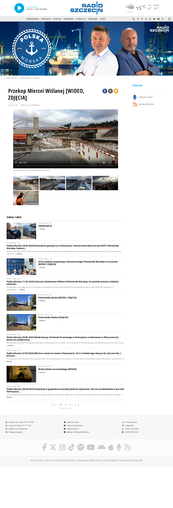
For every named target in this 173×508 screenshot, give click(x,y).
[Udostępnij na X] (110, 91)
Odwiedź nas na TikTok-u (150, 19)
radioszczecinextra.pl (74, 425)
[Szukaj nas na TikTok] (71, 444)
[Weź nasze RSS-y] (127, 444)
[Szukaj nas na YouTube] (91, 444)
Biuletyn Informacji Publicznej (77, 432)
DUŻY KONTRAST (132, 432)
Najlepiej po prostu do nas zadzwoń (134, 19)
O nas (102, 19)
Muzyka (57, 19)
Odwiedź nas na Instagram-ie (146, 19)
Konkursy (69, 19)
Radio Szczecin (11, 78)
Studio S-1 (81, 19)
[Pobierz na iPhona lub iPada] (111, 444)
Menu (169, 19)
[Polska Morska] (86, 49)
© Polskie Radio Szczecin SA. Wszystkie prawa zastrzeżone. (53, 460)
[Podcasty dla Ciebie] (119, 444)
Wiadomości (33, 19)
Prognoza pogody (15, 432)
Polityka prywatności (111, 460)
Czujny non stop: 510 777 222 (19, 425)
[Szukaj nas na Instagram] (62, 444)
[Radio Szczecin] (86, 8)
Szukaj (163, 19)
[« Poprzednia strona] (53, 405)
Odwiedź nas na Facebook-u (138, 19)
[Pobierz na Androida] (101, 444)
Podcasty (46, 19)
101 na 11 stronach (65, 408)
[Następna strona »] (78, 405)
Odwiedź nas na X (142, 19)
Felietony (36, 78)
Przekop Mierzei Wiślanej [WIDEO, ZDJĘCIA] (46, 94)
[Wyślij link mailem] (116, 91)
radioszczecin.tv (72, 429)
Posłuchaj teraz (131, 422)
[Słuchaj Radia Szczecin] (19, 8)
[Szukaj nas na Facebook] (44, 444)
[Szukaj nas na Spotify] (81, 444)
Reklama (93, 19)
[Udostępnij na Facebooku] (104, 91)
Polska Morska (25, 78)
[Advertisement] (23, 485)
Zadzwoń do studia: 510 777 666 (21, 422)
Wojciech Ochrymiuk (30, 105)
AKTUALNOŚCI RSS (146, 104)
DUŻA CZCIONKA (131, 429)
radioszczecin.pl (72, 422)
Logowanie (129, 425)
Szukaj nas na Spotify (154, 19)
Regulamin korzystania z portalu (89, 460)
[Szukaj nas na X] (53, 444)
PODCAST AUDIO (145, 97)
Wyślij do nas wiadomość (158, 19)
